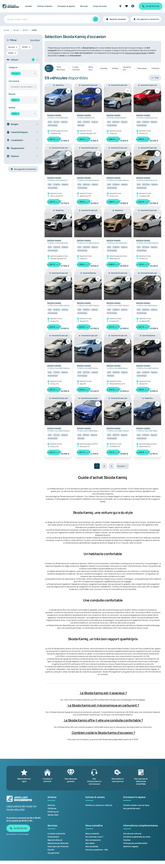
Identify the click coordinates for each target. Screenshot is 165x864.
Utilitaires (155, 68)
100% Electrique (60, 68)
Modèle (12, 107)
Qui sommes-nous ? (94, 837)
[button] (79, 693)
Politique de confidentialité (135, 843)
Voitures (51, 805)
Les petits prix (127, 68)
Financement (53, 837)
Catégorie (13, 67)
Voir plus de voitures (132, 833)
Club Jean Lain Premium (58, 846)
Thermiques (142, 68)
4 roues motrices (76, 68)
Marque (12, 94)
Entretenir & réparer (66, 6)
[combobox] (23, 73)
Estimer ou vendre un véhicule (98, 805)
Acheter (28, 6)
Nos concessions (93, 840)
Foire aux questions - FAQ (96, 849)
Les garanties (53, 853)
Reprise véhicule (55, 840)
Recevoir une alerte (118, 19)
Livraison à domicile (56, 833)
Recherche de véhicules (58, 843)
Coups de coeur (100, 6)
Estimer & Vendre (44, 6)
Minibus (115, 68)
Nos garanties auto (131, 808)
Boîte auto (91, 68)
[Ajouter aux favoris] (68, 90)
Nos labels (90, 843)
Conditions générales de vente (136, 837)
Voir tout (48, 68)
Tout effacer (35, 40)
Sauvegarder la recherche (148, 19)
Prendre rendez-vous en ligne (136, 805)
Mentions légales (130, 846)
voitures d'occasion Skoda (135, 53)
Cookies (126, 840)
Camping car (53, 811)
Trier (157, 77)
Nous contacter (92, 833)
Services (84, 6)
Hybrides (103, 68)
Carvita (51, 849)
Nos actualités (91, 846)
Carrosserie (14, 81)
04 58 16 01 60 (152, 6)
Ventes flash (53, 815)
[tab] (103, 693)
